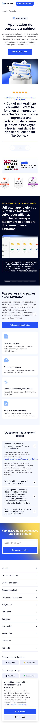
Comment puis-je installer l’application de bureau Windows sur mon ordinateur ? (16, 446)
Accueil (4, 11)
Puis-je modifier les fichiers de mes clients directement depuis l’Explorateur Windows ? (16, 514)
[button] (7, 279)
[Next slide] (26, 149)
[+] (19, 570)
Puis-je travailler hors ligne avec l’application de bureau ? (16, 483)
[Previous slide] (11, 149)
